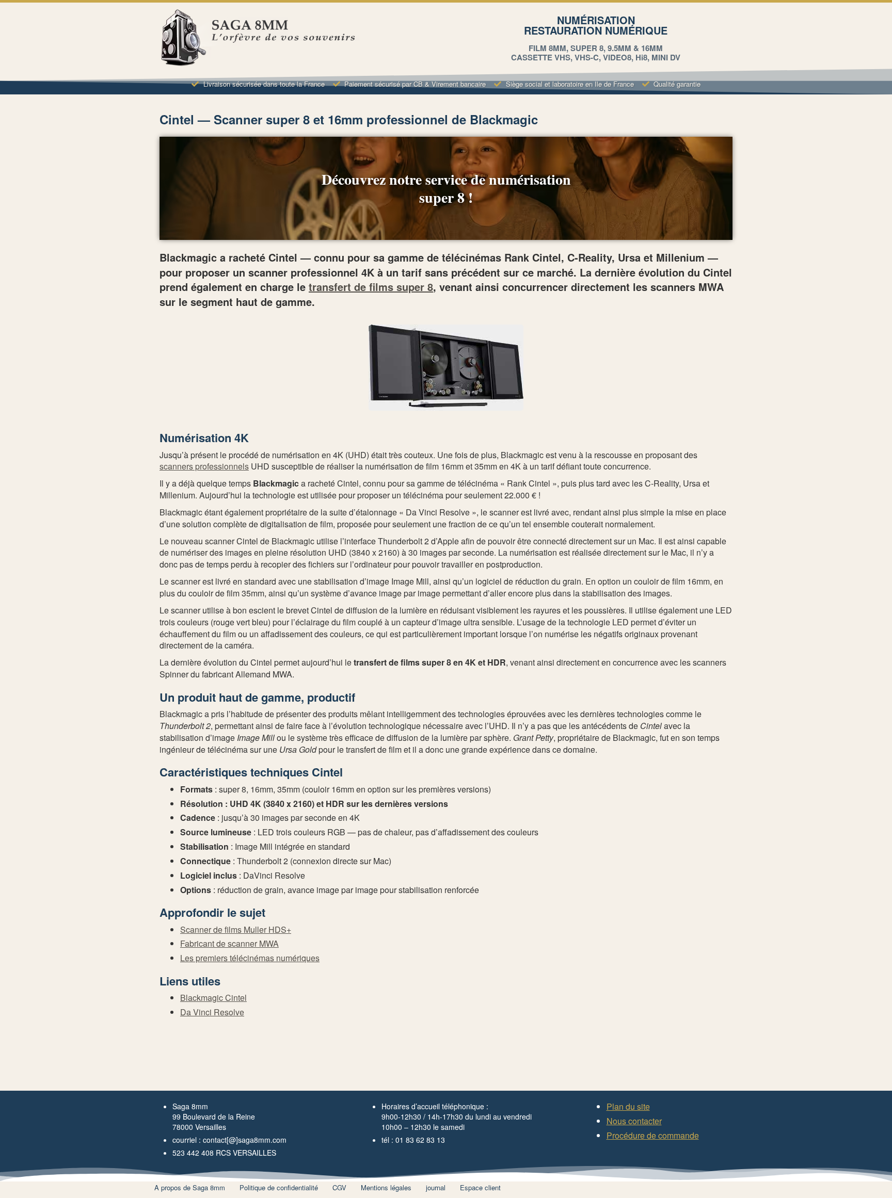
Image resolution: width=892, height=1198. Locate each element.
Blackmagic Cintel (213, 997)
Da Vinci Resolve (212, 1012)
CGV (339, 1187)
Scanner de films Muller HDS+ (235, 929)
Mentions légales (386, 1187)
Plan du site (628, 1106)
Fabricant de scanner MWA (229, 943)
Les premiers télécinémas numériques (250, 958)
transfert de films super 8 (371, 286)
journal (435, 1187)
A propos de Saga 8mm (189, 1187)
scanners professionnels (204, 466)
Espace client (480, 1187)
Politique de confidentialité (279, 1187)
